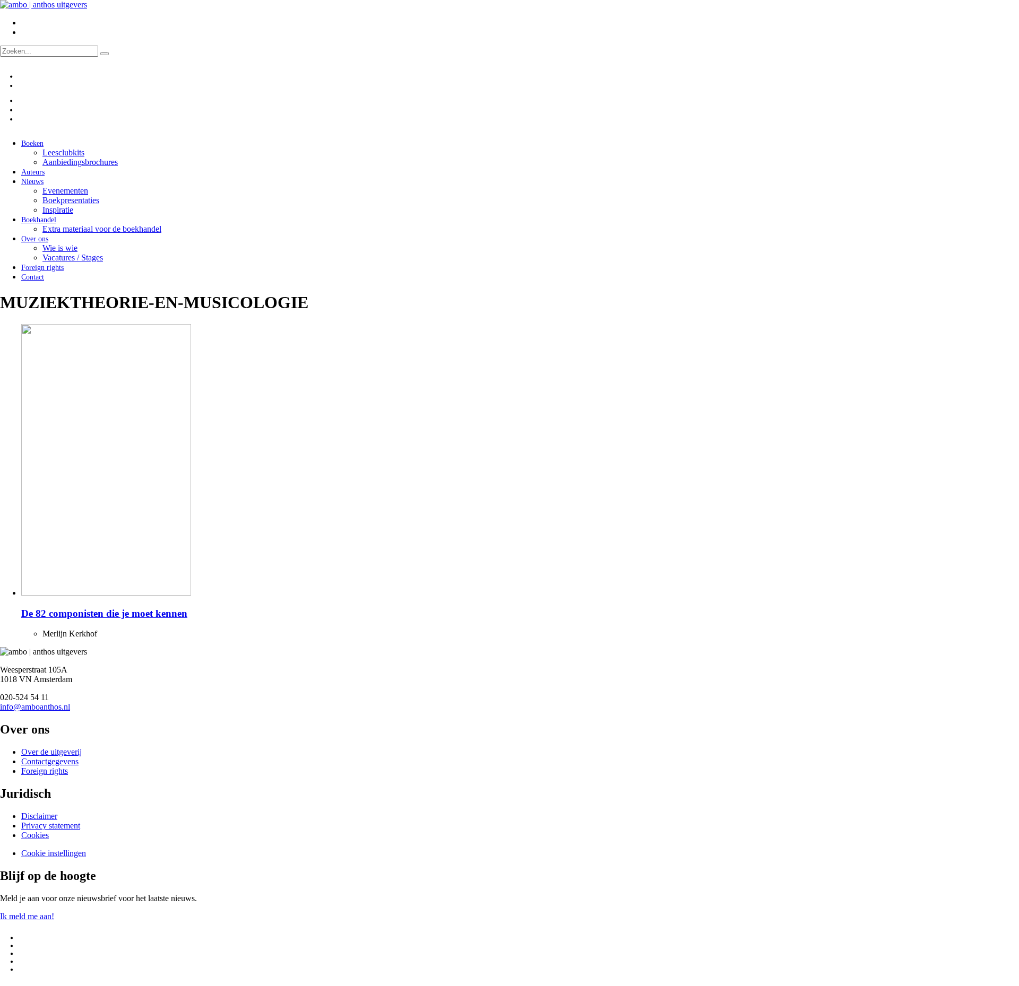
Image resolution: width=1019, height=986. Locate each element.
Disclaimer (39, 816)
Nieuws (32, 182)
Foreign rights (42, 268)
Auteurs (33, 172)
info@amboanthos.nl (35, 706)
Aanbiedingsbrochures (80, 162)
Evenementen (65, 190)
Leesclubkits (63, 152)
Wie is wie (59, 247)
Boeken (32, 143)
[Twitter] (23, 100)
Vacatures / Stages (72, 257)
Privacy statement (50, 825)
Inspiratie (57, 209)
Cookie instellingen (53, 853)
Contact (32, 277)
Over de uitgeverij (51, 751)
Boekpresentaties (70, 200)
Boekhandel (38, 220)
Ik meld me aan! (27, 916)
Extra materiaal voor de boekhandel (101, 228)
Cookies (35, 835)
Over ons (34, 239)
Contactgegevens (50, 761)
